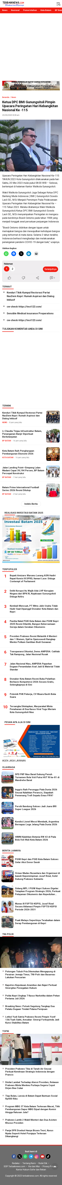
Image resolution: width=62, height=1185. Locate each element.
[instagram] (36, 1156)
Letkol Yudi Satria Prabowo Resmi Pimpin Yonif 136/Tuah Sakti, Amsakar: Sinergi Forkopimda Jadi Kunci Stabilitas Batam (32, 1019)
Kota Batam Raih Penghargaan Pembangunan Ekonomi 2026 (18, 452)
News (13, 97)
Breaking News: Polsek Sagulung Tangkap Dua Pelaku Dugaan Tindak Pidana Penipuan (30, 1008)
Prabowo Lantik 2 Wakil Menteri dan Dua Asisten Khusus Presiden (31, 1121)
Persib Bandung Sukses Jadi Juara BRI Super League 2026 (35, 808)
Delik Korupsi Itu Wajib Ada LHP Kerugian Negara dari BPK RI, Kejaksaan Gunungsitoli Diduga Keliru (33, 593)
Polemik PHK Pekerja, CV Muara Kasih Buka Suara (33, 695)
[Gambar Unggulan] (31, 145)
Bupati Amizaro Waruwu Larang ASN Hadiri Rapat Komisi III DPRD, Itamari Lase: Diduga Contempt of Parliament (33, 578)
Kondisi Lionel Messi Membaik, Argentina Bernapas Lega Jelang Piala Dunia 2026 (37, 823)
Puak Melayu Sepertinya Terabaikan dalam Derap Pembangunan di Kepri (37, 922)
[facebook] (14, 1156)
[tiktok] (48, 1156)
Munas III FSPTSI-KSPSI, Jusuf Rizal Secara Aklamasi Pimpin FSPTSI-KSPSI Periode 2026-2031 (36, 906)
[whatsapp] (25, 1156)
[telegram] (31, 1156)
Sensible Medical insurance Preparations (30, 313)
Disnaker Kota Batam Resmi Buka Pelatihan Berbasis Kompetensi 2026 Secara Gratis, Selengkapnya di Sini (32, 681)
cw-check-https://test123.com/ (24, 306)
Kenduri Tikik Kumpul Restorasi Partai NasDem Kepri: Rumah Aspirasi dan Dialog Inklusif (30, 296)
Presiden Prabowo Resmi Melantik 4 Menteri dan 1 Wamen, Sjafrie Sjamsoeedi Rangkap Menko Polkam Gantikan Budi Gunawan (33, 639)
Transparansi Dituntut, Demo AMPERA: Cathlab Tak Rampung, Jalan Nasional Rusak (35, 653)
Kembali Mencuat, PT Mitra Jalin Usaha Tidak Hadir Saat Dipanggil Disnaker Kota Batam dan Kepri (34, 609)
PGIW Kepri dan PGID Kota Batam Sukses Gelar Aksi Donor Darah (36, 861)
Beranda (5, 97)
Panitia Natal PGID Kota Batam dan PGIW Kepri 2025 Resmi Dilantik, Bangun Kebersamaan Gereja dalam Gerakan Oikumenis (34, 624)
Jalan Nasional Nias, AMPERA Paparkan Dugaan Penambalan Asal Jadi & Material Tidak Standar (35, 666)
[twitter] (19, 1156)
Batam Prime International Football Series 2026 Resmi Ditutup (20, 489)
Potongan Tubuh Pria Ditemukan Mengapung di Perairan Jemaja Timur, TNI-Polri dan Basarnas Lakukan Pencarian (30, 974)
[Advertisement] (31, 48)
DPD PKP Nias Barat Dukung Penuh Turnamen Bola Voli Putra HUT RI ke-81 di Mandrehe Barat (37, 777)
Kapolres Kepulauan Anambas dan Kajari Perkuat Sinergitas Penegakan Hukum (31, 986)
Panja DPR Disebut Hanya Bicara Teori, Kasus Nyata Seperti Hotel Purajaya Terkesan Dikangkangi (29, 1133)
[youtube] (42, 1156)
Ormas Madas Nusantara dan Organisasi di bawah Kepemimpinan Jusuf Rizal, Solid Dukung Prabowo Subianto (37, 876)
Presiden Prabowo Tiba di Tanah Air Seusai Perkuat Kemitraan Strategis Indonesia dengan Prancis (30, 1071)
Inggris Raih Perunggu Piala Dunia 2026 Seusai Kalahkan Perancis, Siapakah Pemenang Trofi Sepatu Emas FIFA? (36, 792)
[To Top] (54, 1166)
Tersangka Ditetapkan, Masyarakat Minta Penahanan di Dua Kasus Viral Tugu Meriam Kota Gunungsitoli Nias (33, 709)
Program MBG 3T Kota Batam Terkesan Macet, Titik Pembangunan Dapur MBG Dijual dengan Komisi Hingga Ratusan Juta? (32, 1109)
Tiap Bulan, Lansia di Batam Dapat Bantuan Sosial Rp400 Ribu (31, 1097)
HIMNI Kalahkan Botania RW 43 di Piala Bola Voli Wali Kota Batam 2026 (35, 838)
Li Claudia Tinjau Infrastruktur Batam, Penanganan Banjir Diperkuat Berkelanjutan (22, 434)
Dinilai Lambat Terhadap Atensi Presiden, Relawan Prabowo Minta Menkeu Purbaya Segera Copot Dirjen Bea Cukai (32, 1085)
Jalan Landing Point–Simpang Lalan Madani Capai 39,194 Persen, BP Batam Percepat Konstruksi (23, 470)
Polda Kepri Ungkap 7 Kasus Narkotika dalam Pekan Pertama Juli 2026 (32, 997)
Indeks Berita (31, 504)
